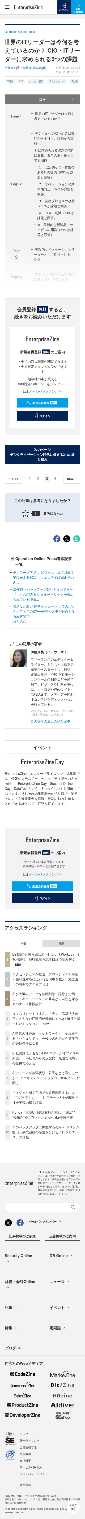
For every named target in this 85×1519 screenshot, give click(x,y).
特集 (8, 1327)
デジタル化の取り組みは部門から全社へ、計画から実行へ (54, 138)
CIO (21, 81)
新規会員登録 (44, 403)
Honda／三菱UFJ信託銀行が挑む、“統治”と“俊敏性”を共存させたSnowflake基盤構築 (44, 1115)
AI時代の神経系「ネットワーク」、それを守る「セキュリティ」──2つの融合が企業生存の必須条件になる (45, 1038)
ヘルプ (24, 1434)
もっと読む (18, 621)
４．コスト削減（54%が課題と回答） (56, 215)
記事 (8, 1307)
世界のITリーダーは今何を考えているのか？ (54, 116)
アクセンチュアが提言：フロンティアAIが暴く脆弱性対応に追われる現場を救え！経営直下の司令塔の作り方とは (45, 979)
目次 (42, 99)
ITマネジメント (57, 81)
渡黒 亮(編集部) (32, 67)
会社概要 (25, 1460)
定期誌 (55, 1327)
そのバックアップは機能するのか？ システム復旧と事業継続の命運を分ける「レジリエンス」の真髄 (45, 1132)
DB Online (59, 1255)
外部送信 (25, 1485)
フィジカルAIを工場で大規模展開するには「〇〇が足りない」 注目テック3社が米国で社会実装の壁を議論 (45, 1097)
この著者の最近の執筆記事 (50, 721)
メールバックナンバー (45, 391)
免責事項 (25, 1454)
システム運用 (36, 81)
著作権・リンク (29, 1440)
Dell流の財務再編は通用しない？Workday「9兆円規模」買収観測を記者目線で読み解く (45, 957)
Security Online (18, 1255)
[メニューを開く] (7, 7)
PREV (14, 479)
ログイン (45, 416)
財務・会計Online (20, 1281)
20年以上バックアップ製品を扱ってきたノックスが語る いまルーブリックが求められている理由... (43, 594)
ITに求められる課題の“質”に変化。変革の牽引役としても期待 (54, 155)
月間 (61, 943)
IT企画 (74, 81)
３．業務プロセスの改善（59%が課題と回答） (56, 203)
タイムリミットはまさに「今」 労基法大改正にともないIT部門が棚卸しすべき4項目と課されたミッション (46, 1018)
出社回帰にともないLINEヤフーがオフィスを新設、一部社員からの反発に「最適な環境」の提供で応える (45, 1058)
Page (16, 116)
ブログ (10, 1348)
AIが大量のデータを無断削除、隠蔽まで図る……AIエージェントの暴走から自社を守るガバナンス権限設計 (45, 998)
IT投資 (10, 81)
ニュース (57, 1281)
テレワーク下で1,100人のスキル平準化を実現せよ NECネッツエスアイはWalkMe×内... (43, 577)
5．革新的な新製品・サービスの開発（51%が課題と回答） (55, 229)
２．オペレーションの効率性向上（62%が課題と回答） (56, 189)
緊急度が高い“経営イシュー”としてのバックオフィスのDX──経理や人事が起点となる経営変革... (44, 611)
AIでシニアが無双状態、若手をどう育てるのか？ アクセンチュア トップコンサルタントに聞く (46, 1077)
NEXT (71, 479)
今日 (24, 943)
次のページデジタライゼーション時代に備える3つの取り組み (42, 454)
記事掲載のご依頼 (22, 1236)
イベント (57, 1307)
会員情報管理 (28, 1447)
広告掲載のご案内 (62, 1236)
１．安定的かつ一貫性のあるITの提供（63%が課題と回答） (56, 172)
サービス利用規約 (31, 1467)
